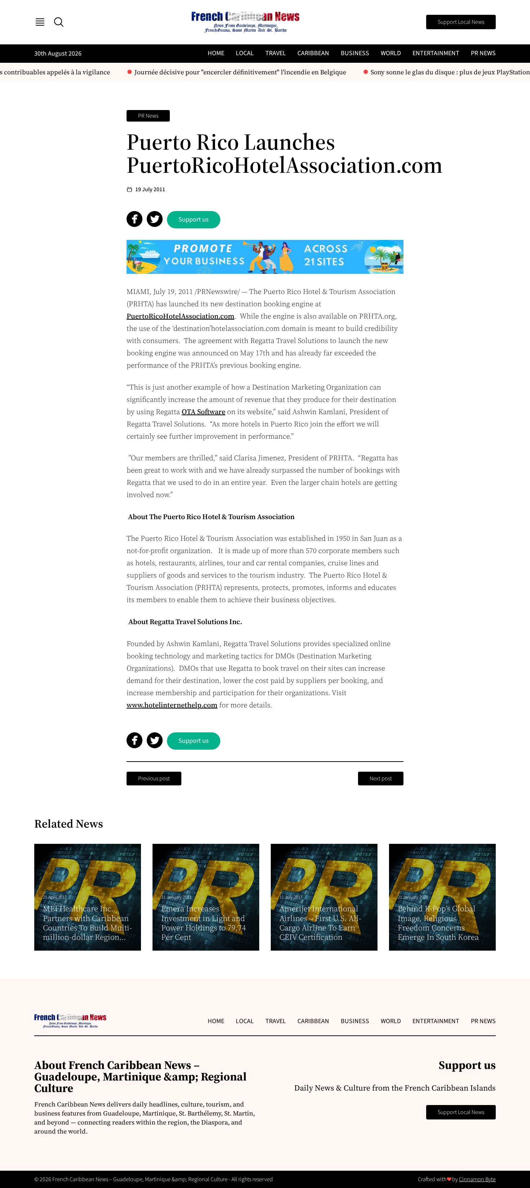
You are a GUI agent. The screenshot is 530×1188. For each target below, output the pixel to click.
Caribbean (313, 53)
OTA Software (203, 412)
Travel (275, 53)
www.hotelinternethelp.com (172, 705)
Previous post (154, 778)
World (391, 53)
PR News (483, 53)
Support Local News (461, 22)
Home (216, 53)
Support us (193, 219)
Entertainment (435, 53)
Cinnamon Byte (477, 1179)
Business (355, 53)
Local (245, 53)
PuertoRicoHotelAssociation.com (180, 316)
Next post (381, 778)
